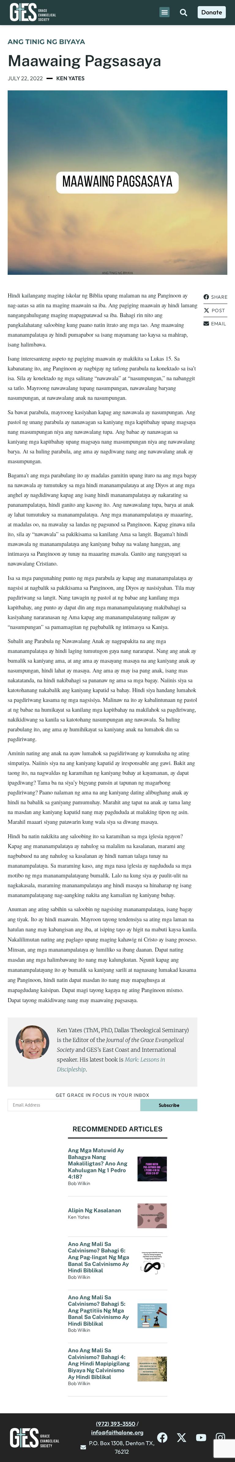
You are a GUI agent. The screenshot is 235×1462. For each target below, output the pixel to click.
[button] (164, 12)
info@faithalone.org (117, 1432)
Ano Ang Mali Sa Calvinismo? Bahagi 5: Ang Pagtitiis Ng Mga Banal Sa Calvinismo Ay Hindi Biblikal (98, 1310)
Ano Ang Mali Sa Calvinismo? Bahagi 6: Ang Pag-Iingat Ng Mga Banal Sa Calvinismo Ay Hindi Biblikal (98, 1257)
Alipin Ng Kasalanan (94, 1210)
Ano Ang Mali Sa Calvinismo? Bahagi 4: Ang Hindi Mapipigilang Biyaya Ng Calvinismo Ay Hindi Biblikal (99, 1363)
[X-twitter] (181, 1437)
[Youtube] (201, 1437)
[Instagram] (220, 1437)
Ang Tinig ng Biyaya (46, 42)
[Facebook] (162, 1437)
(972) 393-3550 (115, 1423)
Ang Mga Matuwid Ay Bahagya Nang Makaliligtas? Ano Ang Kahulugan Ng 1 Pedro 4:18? (97, 1163)
